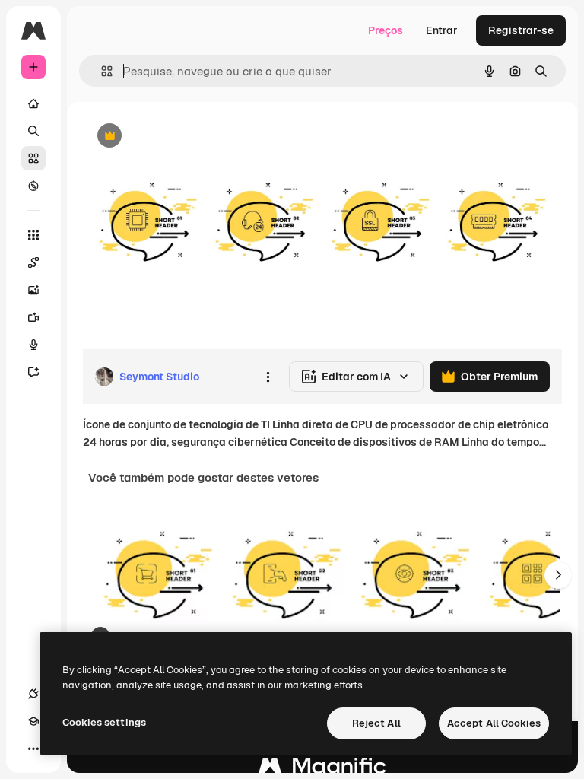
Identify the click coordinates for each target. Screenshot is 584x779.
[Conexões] (33, 694)
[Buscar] (33, 131)
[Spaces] (33, 262)
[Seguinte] (558, 575)
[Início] (33, 103)
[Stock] (33, 158)
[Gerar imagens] (33, 290)
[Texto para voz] (33, 344)
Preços (385, 30)
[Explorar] (33, 185)
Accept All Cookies (494, 723)
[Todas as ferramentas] (33, 235)
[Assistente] (33, 372)
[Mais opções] (267, 376)
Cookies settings (104, 722)
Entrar (442, 30)
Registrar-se (521, 30)
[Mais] (33, 748)
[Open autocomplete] (101, 71)
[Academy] (33, 721)
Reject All (376, 723)
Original (179, 136)
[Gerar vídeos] (33, 317)
